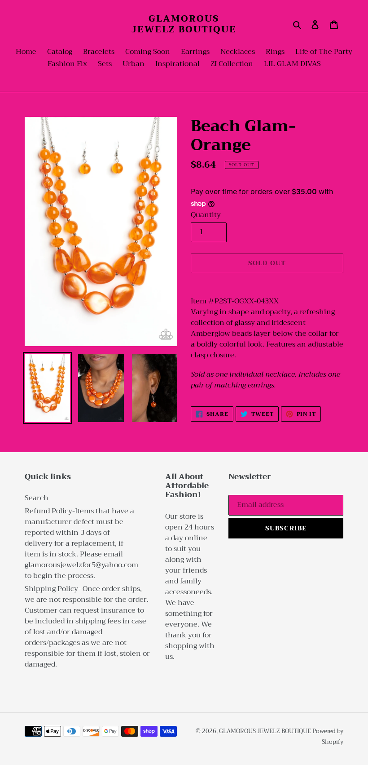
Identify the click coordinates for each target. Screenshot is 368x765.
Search (36, 498)
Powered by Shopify (327, 736)
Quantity (206, 214)
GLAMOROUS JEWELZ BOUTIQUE (184, 24)
